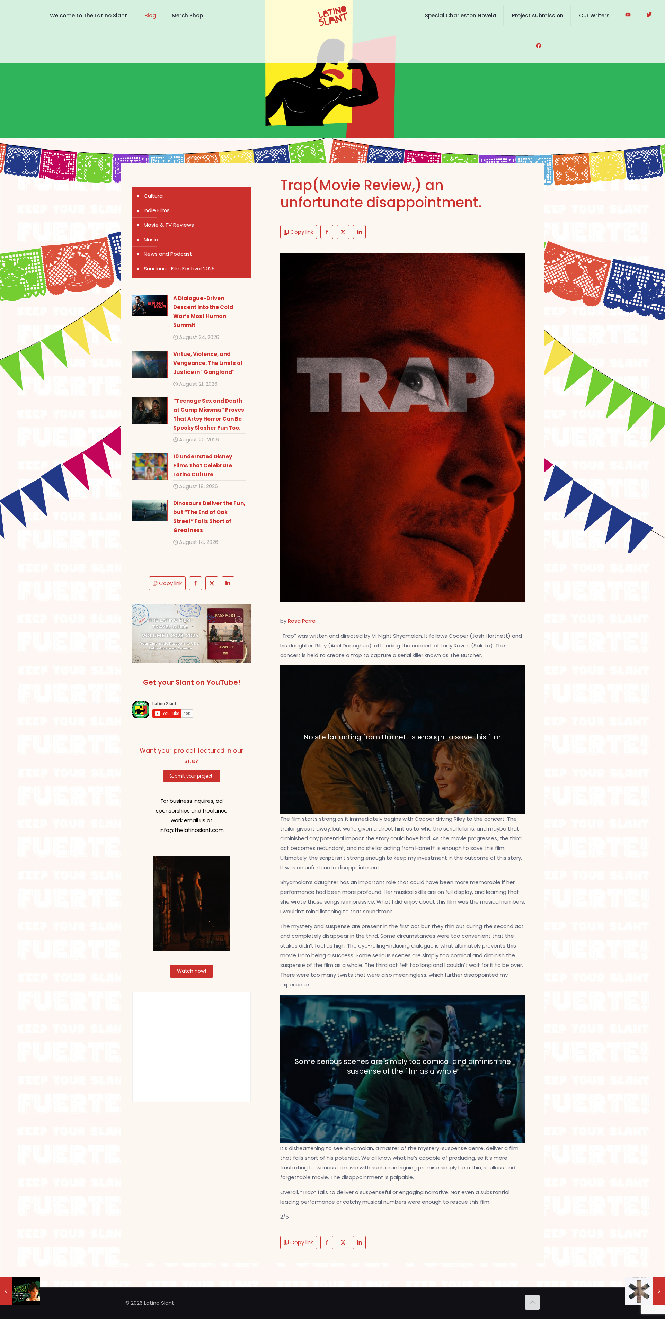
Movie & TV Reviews (169, 224)
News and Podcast (168, 254)
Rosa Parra (302, 621)
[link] (191, 633)
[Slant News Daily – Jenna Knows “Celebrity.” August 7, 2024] (20, 1291)
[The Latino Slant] (333, 15)
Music (151, 239)
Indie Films (157, 210)
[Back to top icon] (532, 1302)
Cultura (153, 195)
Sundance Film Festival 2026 (179, 268)
